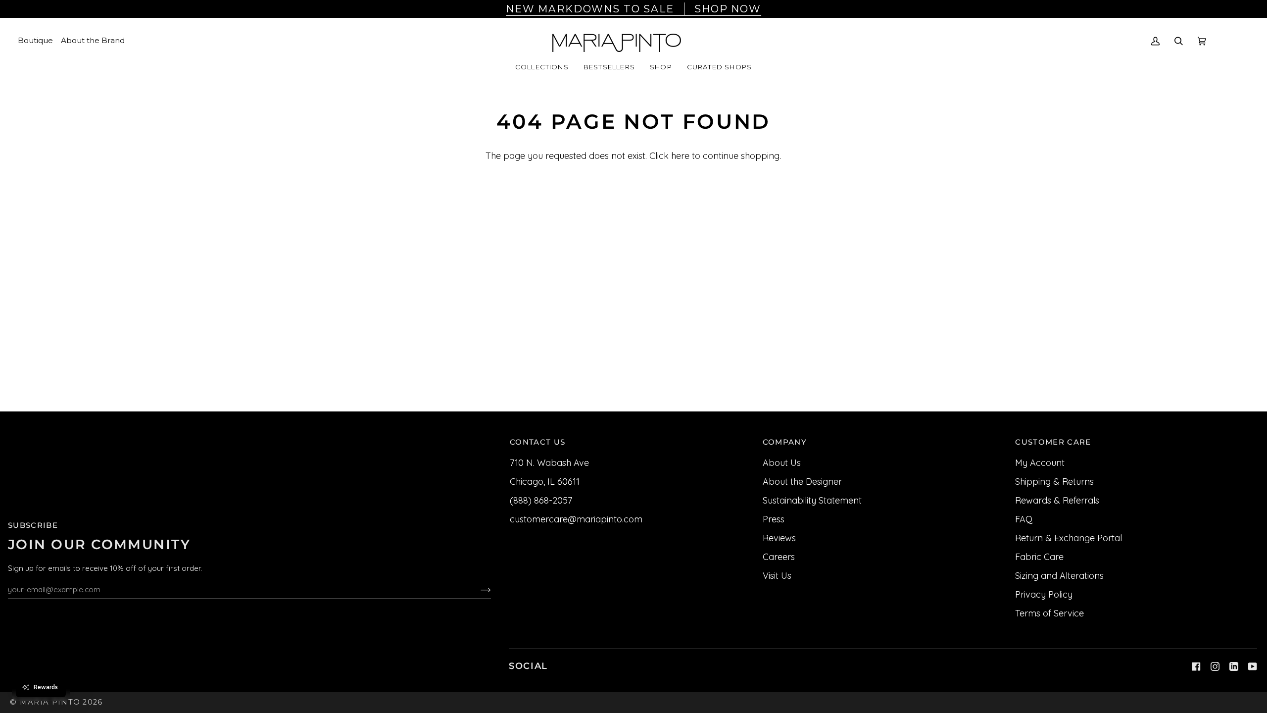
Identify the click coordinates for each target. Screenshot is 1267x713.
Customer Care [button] (1053, 442)
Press (773, 519)
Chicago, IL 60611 (545, 481)
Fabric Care (1039, 556)
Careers (779, 556)
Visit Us (777, 575)
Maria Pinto (50, 702)
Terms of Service (1049, 613)
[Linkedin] (1233, 666)
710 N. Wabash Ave (549, 462)
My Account (1040, 462)
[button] (542, 67)
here (680, 155)
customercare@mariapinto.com (576, 519)
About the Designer (802, 481)
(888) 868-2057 (541, 500)
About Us (782, 462)
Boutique (35, 40)
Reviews (779, 538)
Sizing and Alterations (1059, 575)
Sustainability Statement (812, 500)
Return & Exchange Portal (1068, 538)
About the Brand (93, 40)
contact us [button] (537, 442)
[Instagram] (1215, 666)
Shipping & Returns (1054, 481)
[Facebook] (1196, 666)
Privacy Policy (1043, 594)
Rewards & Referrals (1057, 500)
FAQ (1023, 519)
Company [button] (785, 442)
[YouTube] (1252, 666)
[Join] (478, 589)
